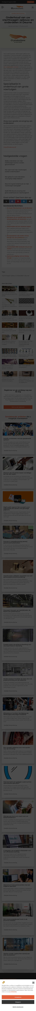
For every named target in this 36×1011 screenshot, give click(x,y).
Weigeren (18, 1002)
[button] (33, 983)
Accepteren (18, 997)
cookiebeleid (12, 991)
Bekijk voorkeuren (18, 1007)
